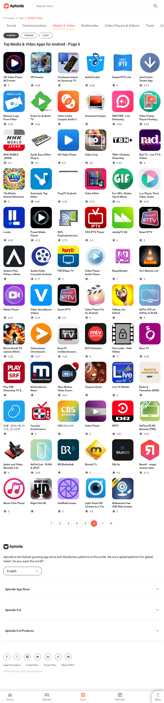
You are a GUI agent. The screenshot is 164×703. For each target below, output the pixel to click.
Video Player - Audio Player (93, 272)
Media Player (11, 309)
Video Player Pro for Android (94, 311)
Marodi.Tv (91, 464)
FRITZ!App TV (65, 270)
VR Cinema (37, 77)
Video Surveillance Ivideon (41, 311)
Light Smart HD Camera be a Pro (94, 505)
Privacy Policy (50, 665)
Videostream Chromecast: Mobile (38, 350)
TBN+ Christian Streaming (121, 156)
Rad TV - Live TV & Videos (150, 156)
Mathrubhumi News (38, 389)
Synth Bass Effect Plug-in (41, 156)
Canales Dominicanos (38, 427)
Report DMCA (68, 665)
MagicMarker (119, 270)
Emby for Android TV (41, 117)
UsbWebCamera (67, 503)
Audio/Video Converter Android (41, 272)
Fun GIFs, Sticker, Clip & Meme (122, 195)
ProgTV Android (67, 193)
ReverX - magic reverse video (147, 466)
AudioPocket (92, 77)
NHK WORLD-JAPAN (11, 156)
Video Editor (92, 193)
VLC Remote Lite (148, 270)
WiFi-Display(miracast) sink (68, 234)
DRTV (115, 425)
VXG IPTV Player (94, 232)
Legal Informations (12, 665)
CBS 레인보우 (65, 425)
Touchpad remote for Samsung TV (68, 79)
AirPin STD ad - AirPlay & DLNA (148, 311)
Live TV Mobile (120, 387)
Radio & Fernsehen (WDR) (149, 389)
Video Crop (91, 154)
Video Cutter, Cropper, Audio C (67, 117)
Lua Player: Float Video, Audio (149, 195)
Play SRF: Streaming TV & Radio (12, 389)
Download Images (95, 115)
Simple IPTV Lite (121, 77)
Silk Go (116, 464)
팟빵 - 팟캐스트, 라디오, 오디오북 (14, 427)
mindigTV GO (119, 232)
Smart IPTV (145, 232)
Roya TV (144, 348)
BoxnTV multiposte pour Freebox (67, 350)
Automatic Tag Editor (39, 195)
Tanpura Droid (93, 387)
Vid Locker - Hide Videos (122, 350)
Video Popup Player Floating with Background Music (149, 117)
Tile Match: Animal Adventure (13, 195)
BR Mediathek (66, 464)
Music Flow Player (14, 503)
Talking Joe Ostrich (118, 311)
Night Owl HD (38, 503)
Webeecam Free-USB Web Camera (122, 505)
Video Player (92, 425)
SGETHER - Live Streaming (121, 117)
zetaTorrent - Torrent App (146, 79)
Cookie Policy (32, 665)
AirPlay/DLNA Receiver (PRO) (147, 427)
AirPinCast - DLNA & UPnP (41, 466)
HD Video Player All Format (12, 79)
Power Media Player (38, 234)
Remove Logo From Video (11, 117)
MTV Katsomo (93, 348)
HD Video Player (67, 154)
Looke (6, 232)
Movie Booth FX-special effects (13, 350)
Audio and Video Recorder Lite (13, 466)
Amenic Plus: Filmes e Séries (11, 272)
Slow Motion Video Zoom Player (65, 389)
